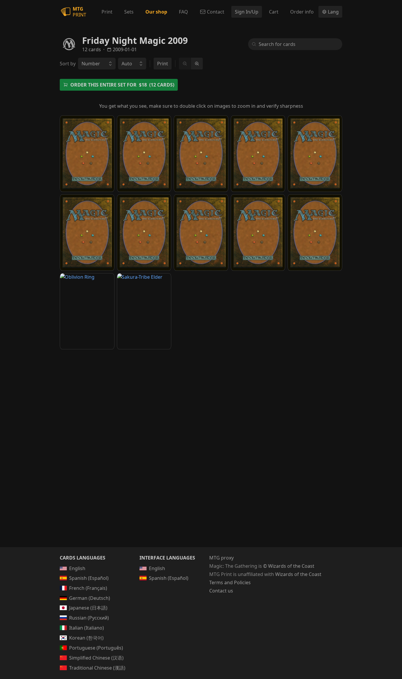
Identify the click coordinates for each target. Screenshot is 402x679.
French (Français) (88, 588)
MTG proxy (221, 558)
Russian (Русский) (89, 618)
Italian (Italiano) (86, 628)
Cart (273, 12)
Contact (215, 12)
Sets (129, 12)
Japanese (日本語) (88, 608)
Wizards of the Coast (298, 574)
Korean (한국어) (86, 638)
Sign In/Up (246, 12)
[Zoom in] (197, 63)
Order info (302, 12)
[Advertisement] (201, 400)
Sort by (68, 63)
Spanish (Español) (89, 578)
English (77, 568)
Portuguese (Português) (96, 648)
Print (107, 12)
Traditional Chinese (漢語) (97, 668)
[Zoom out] (185, 63)
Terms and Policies (230, 582)
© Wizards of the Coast (288, 566)
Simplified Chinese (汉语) (96, 658)
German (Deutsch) (89, 598)
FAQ (183, 12)
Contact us (221, 590)
